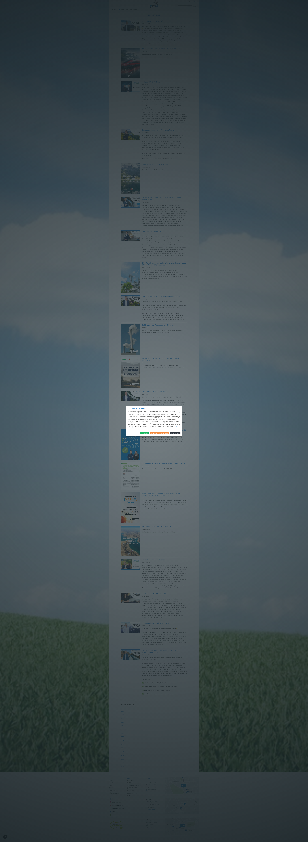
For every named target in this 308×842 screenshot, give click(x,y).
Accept (145, 433)
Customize (176, 433)
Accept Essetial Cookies (160, 433)
